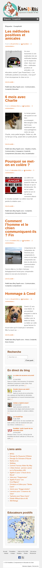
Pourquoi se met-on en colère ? (20, 163)
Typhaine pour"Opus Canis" (19, 496)
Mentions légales (26, 566)
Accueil (5, 551)
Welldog (12, 463)
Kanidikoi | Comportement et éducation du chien (21, 562)
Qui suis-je (33, 551)
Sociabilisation (29, 153)
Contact (13, 553)
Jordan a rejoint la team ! (21, 403)
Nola (23, 153)
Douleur (11, 342)
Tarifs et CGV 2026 (23, 551)
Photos (26, 553)
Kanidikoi (26, 44)
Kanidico (19, 553)
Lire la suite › (9, 82)
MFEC (12, 454)
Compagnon (19, 151)
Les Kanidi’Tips (18, 417)
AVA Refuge (14, 501)
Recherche (33, 553)
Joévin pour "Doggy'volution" (20, 489)
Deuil (6, 342)
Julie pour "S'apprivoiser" (18, 477)
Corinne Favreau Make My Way (21, 465)
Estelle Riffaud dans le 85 (19, 498)
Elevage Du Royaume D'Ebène (21, 456)
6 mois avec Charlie (15, 98)
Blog (14, 87)
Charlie (33, 149)
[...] (25, 385)
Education (15, 89)
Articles (6, 553)
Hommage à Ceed (20, 294)
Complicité (8, 89)
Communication (30, 87)
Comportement (9, 153)
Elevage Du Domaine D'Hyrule (20, 458)
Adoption (28, 149)
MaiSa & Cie (14, 461)
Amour (27, 339)
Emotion (24, 213)
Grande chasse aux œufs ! (21, 389)
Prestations (12, 551)
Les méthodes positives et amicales (17, 34)
